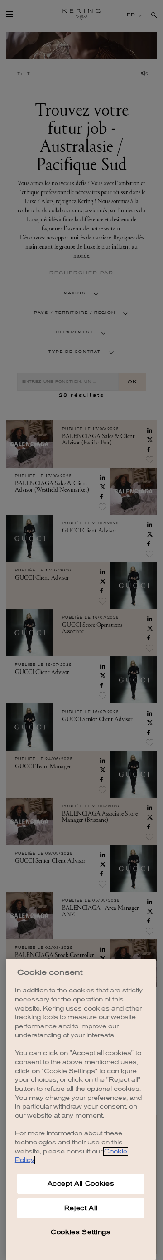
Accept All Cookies (81, 1183)
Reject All (81, 1208)
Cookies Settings (81, 1232)
